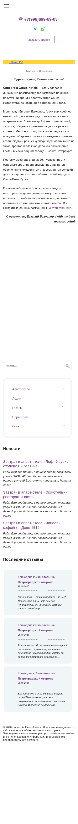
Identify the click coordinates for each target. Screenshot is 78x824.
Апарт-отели (21, 389)
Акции (16, 398)
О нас (16, 426)
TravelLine (16, 62)
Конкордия (25, 577)
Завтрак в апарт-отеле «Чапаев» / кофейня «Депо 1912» (33, 525)
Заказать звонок (39, 39)
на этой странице (59, 207)
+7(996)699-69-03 (41, 19)
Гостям (17, 407)
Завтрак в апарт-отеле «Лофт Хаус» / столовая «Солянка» (35, 463)
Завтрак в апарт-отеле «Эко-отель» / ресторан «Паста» (35, 494)
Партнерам (20, 417)
